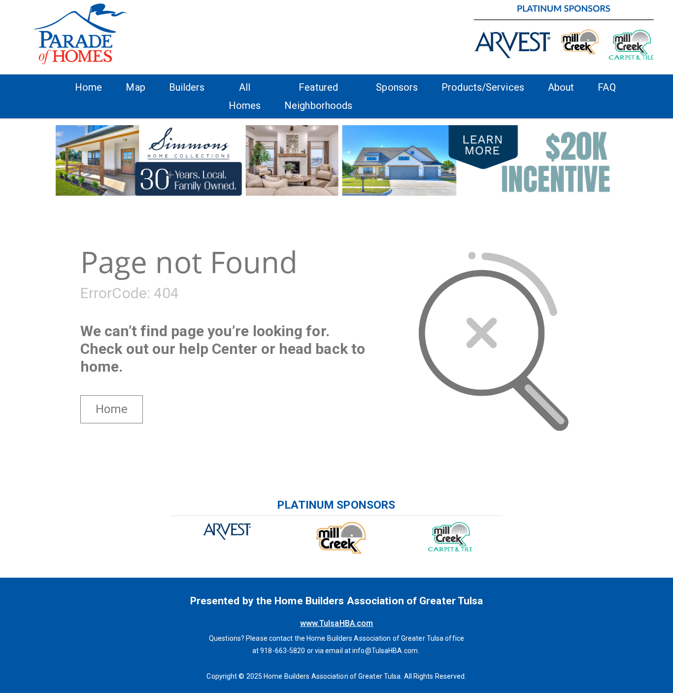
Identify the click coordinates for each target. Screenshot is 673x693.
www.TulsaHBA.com (336, 623)
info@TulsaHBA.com (385, 651)
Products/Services (482, 87)
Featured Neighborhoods (318, 96)
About (561, 87)
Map (135, 87)
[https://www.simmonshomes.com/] (336, 160)
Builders (187, 87)
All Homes (245, 96)
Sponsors (397, 87)
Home (88, 87)
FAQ (606, 87)
